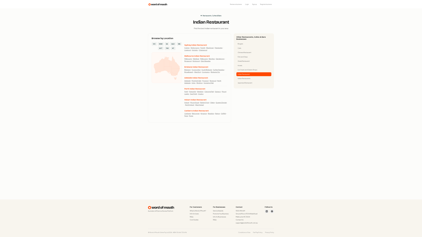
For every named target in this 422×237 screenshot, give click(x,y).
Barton (217, 113)
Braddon (211, 113)
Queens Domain (221, 102)
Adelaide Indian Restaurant (196, 78)
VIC (154, 44)
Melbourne (188, 59)
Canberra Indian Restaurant (196, 111)
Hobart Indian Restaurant (195, 100)
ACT (160, 48)
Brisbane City (215, 72)
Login (247, 4)
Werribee (196, 59)
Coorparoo (206, 72)
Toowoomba (196, 70)
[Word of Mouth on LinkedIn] (267, 211)
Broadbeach (188, 72)
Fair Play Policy (257, 232)
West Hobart (199, 105)
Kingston (204, 113)
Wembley (200, 91)
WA (179, 44)
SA (167, 44)
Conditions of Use (244, 232)
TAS (167, 48)
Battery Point (204, 102)
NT (173, 48)
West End (197, 72)
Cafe (239, 48)
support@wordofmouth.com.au (247, 223)
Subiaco (218, 91)
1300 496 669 (240, 211)
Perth (186, 91)
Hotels (240, 65)
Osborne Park (209, 91)
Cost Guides (194, 220)
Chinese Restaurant (244, 52)
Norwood (213, 81)
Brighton (200, 83)
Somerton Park (209, 83)
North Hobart (189, 105)
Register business (266, 4)
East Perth (193, 94)
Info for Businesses (219, 217)
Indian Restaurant (244, 74)
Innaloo (201, 94)
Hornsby (195, 50)
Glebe (212, 102)
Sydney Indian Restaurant (195, 45)
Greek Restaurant (244, 61)
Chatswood (203, 50)
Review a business (236, 4)
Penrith (202, 48)
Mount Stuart (194, 102)
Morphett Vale (196, 81)
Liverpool (187, 50)
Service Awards (218, 211)
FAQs (191, 217)
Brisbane (187, 70)
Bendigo (212, 59)
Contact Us (240, 220)
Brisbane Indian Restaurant (196, 67)
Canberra (187, 113)
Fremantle (192, 91)
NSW (160, 44)
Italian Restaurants (244, 78)
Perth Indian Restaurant (194, 89)
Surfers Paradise (218, 70)
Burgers (240, 44)
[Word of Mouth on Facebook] (272, 211)
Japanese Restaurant (245, 83)
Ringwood (188, 61)
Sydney (187, 48)
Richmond (196, 61)
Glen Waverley (206, 61)
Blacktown (210, 48)
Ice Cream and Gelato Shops (247, 70)
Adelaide (187, 81)
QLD (173, 44)
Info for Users (194, 214)
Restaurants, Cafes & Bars (212, 16)
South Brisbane (207, 70)
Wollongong (195, 48)
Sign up (254, 4)
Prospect (205, 81)
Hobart (186, 102)
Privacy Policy (269, 232)
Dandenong (220, 59)
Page (186, 116)
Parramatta (218, 48)
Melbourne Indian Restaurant (197, 56)
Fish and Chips (243, 57)
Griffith (223, 113)
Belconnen (196, 113)
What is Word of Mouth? (198, 211)
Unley (194, 83)
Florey (191, 116)
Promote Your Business (221, 214)
